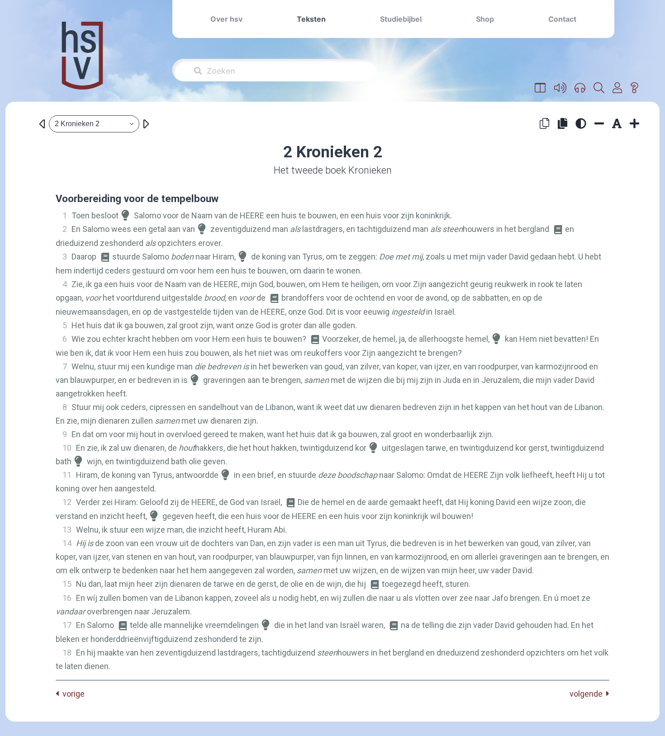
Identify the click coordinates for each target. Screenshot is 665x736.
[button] (540, 88)
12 (66, 502)
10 (66, 448)
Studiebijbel (401, 19)
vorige (72, 693)
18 (66, 652)
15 (66, 584)
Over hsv (226, 19)
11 (66, 475)
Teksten (311, 19)
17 (66, 625)
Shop (485, 19)
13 (66, 529)
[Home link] (82, 62)
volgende (588, 693)
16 (66, 598)
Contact (562, 19)
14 (66, 543)
